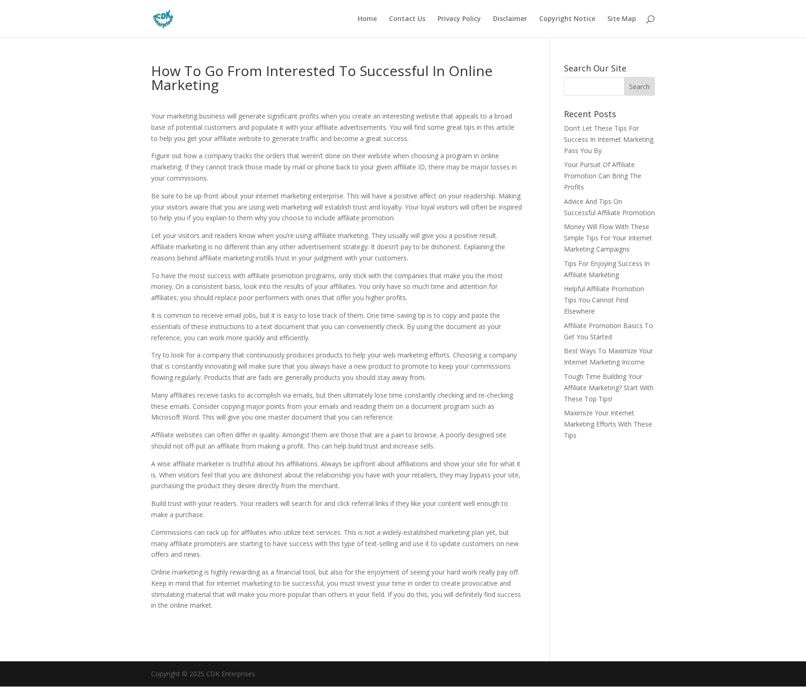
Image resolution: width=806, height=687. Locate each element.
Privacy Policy (459, 19)
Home (367, 19)
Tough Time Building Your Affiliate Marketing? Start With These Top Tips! (608, 387)
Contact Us (407, 19)
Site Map (621, 19)
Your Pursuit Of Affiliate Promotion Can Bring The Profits (602, 175)
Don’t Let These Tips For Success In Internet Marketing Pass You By (608, 139)
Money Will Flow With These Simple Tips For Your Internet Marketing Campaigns (608, 237)
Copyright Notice (567, 19)
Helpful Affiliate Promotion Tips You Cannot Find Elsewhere (604, 299)
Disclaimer (510, 19)
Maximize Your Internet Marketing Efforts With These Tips (608, 424)
